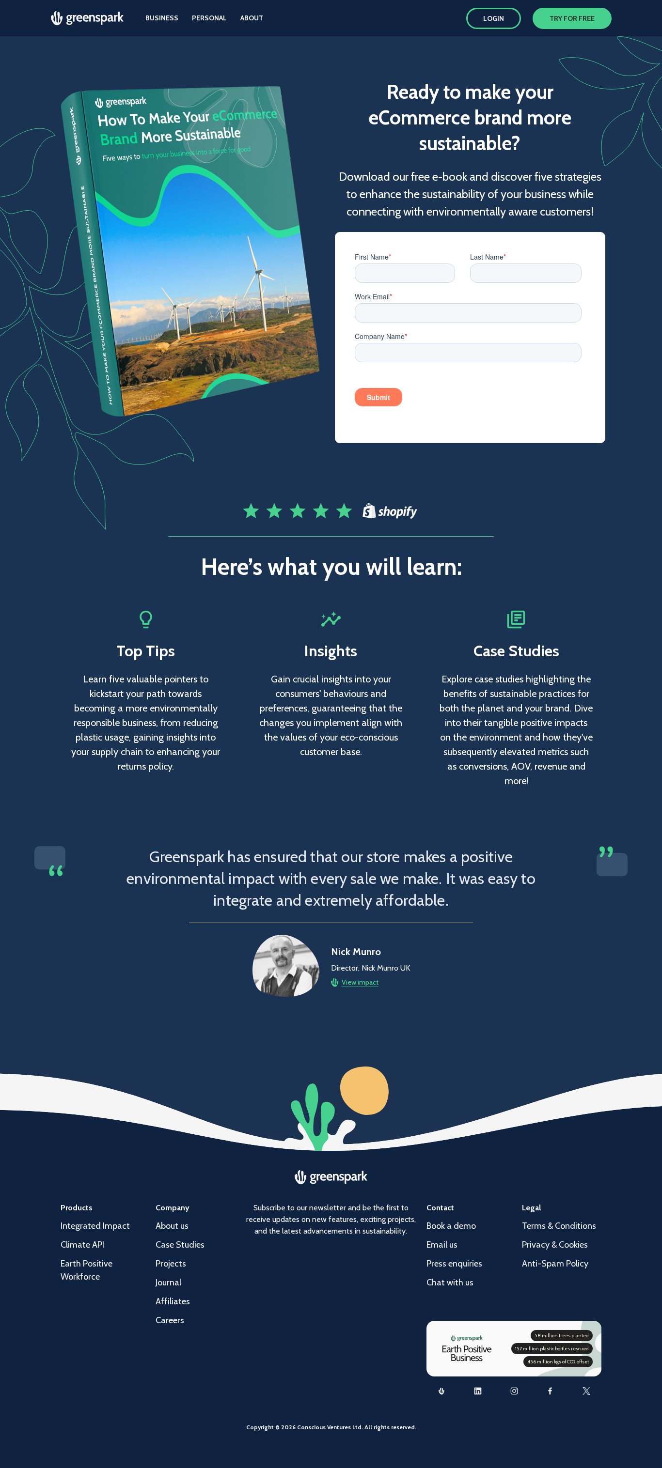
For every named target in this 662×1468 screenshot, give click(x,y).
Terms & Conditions (559, 1226)
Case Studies (180, 1244)
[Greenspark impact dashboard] (441, 1391)
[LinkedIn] (478, 1391)
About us (172, 1226)
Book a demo (451, 1226)
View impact (360, 982)
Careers (170, 1320)
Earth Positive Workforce (86, 1270)
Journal (168, 1282)
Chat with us (449, 1282)
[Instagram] (514, 1391)
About (251, 18)
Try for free (572, 18)
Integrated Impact (95, 1226)
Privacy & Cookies (555, 1244)
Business (161, 18)
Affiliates (173, 1301)
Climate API (82, 1244)
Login (493, 18)
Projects (171, 1263)
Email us (441, 1244)
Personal (209, 18)
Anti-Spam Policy (555, 1263)
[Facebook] (550, 1391)
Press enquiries (454, 1263)
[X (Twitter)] (586, 1391)
